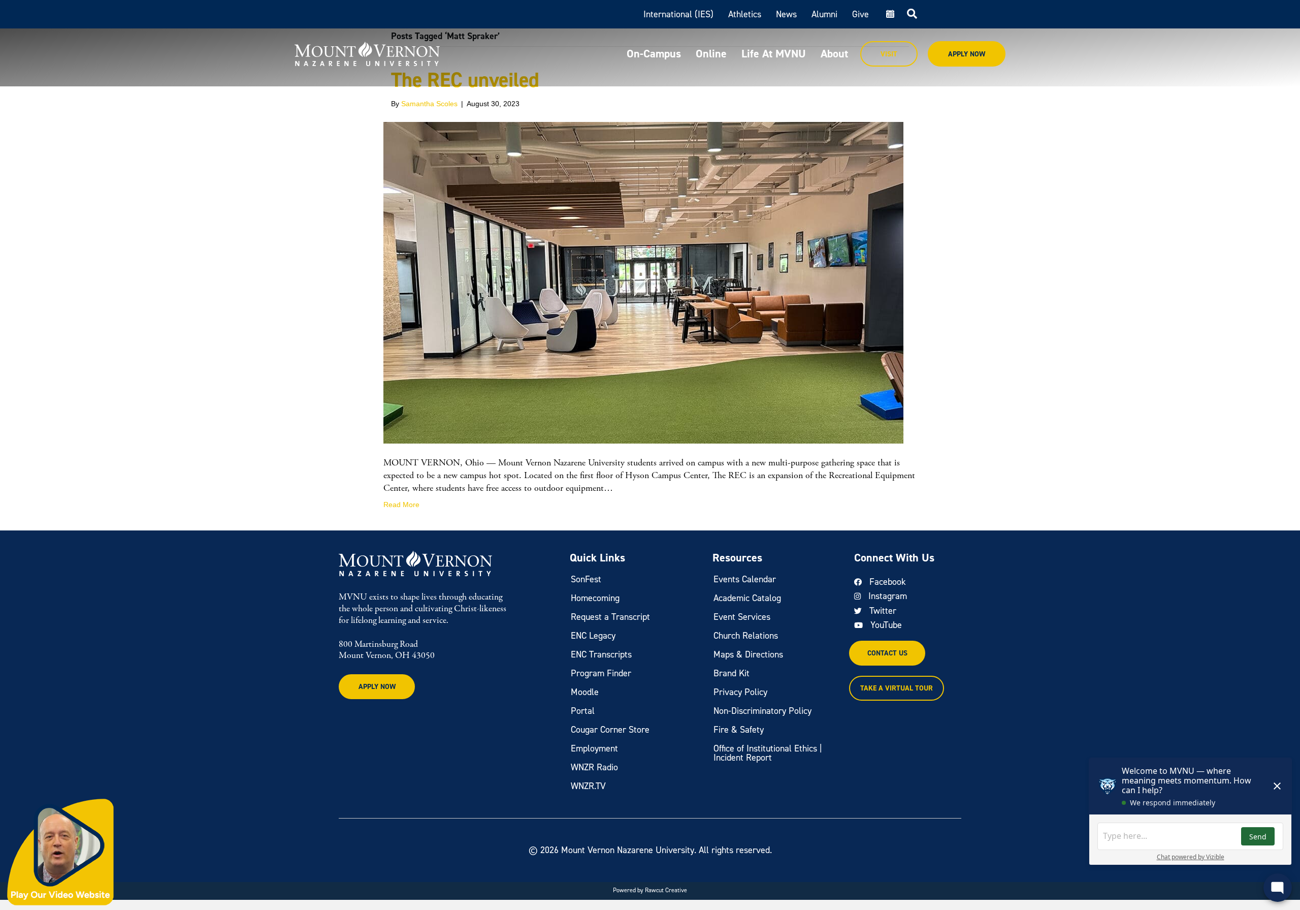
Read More (401, 504)
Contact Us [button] (887, 653)
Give (860, 14)
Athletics (744, 14)
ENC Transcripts (601, 654)
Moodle (585, 692)
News (786, 14)
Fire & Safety (738, 730)
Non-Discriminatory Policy (762, 711)
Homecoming (595, 598)
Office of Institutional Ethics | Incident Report (767, 753)
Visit (889, 54)
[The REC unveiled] (643, 282)
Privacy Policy (740, 692)
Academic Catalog (747, 598)
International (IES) (678, 14)
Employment (594, 748)
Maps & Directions (748, 654)
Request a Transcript (610, 617)
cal (889, 14)
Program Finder (601, 673)
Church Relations (745, 636)
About (834, 53)
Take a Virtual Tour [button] (896, 688)
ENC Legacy (593, 636)
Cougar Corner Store (610, 730)
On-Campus (654, 53)
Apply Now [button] (377, 687)
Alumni (824, 14)
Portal (583, 711)
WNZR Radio (594, 767)
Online (711, 53)
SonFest (586, 579)
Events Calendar (744, 579)
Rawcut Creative (666, 890)
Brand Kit (731, 673)
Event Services (741, 617)
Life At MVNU (773, 53)
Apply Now (966, 54)
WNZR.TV (588, 786)
